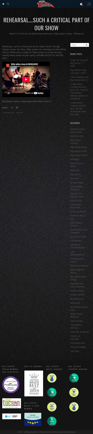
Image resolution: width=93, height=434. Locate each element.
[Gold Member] (51, 382)
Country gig (76, 200)
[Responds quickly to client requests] (51, 396)
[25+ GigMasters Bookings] (51, 425)
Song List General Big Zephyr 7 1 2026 (79, 63)
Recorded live (76, 298)
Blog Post (75, 170)
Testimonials (76, 320)
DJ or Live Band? (78, 211)
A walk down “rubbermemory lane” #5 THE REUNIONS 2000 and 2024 (78, 108)
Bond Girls (75, 174)
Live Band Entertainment (40, 33)
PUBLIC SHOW (77, 294)
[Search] (86, 45)
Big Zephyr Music (78, 147)
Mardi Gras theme (79, 265)
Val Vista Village (78, 347)
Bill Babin (75, 159)
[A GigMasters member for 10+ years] (51, 411)
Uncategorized (77, 343)
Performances (77, 290)
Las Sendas (75, 240)
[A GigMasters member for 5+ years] (74, 396)
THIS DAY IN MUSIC (79, 332)
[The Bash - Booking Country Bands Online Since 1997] (32, 425)
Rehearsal (79, 33)
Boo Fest (74, 178)
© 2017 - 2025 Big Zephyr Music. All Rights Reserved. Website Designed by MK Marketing (46, 432)
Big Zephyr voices (63, 33)
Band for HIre (76, 136)
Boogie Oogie (76, 182)
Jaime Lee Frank (78, 236)
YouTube (74, 351)
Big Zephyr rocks (78, 151)
